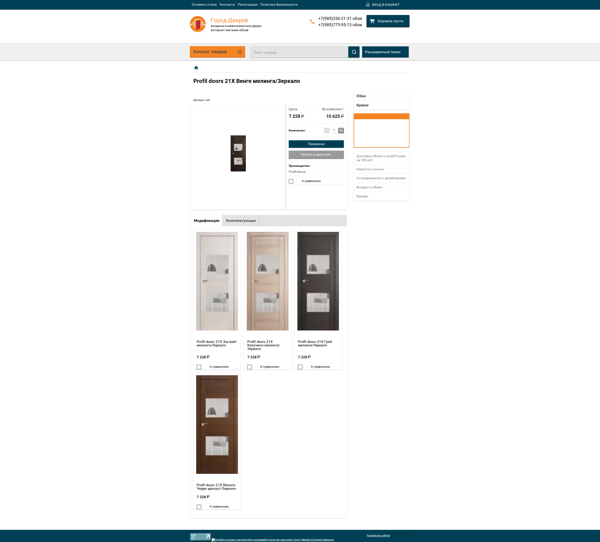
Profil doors (297, 172)
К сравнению (311, 181)
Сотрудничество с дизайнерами (380, 178)
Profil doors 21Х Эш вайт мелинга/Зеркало (217, 343)
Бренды (362, 196)
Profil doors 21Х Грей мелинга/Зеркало (315, 343)
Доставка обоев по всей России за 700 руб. (380, 158)
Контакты (227, 4)
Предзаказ (316, 144)
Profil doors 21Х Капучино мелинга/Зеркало (263, 345)
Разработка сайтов (378, 535)
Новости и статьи (369, 169)
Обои (361, 96)
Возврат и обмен (369, 187)
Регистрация (248, 4)
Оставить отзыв (204, 4)
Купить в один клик (316, 154)
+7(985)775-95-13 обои (340, 24)
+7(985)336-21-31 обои (340, 18)
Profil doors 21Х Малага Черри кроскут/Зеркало (216, 487)
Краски (362, 105)
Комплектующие (241, 220)
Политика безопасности (279, 4)
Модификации (206, 220)
